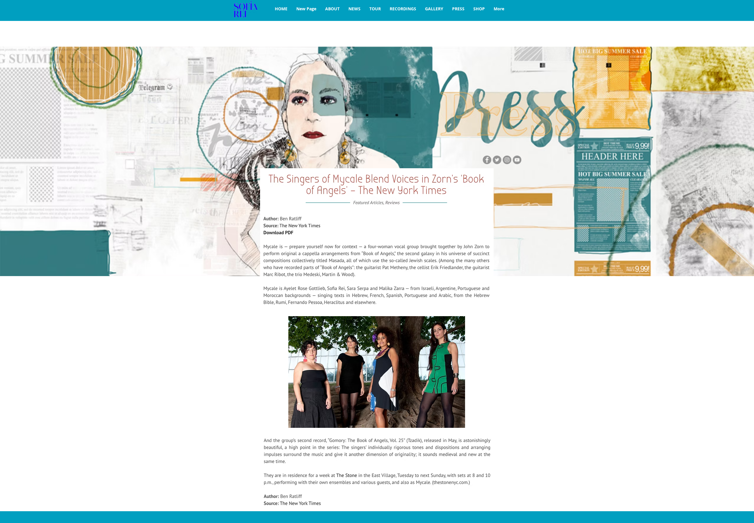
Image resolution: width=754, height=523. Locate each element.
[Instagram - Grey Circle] (507, 160)
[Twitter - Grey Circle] (497, 160)
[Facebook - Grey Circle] (487, 160)
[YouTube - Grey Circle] (517, 160)
